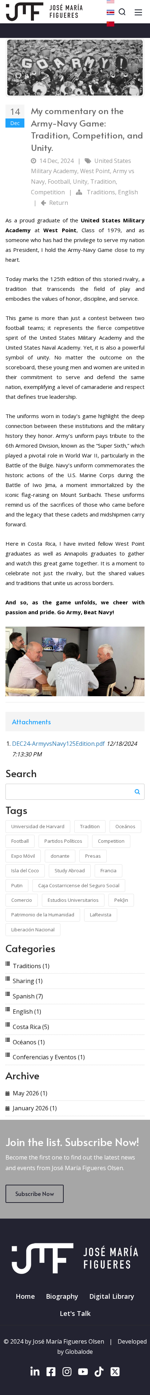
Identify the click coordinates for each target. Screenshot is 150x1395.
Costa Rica (31, 1027)
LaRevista (100, 914)
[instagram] (67, 1373)
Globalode (79, 1352)
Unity (80, 182)
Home (25, 1296)
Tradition (103, 182)
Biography (62, 1296)
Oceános (125, 826)
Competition (48, 192)
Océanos (29, 1042)
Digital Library (111, 1296)
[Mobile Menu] (138, 11)
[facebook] (51, 1373)
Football (59, 182)
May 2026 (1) (30, 1093)
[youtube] (83, 1373)
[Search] (122, 11)
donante (60, 856)
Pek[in (121, 900)
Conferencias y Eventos (49, 1057)
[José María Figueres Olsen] (44, 11)
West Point (95, 171)
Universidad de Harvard (37, 826)
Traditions (101, 192)
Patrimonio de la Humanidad (42, 914)
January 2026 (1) (35, 1108)
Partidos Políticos (63, 841)
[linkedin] (35, 1373)
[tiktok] (99, 1373)
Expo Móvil (23, 856)
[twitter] (115, 1373)
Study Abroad (70, 870)
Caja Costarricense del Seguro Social (78, 885)
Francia (108, 870)
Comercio (21, 900)
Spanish (28, 996)
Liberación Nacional (33, 929)
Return (58, 203)
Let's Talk (75, 1313)
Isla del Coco (25, 870)
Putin (17, 885)
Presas (93, 856)
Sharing (28, 981)
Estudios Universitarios (73, 900)
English (128, 192)
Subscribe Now (34, 1193)
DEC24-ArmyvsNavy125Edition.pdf (58, 744)
